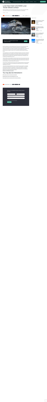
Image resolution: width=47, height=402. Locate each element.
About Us (35, 1)
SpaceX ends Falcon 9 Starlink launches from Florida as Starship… (40, 21)
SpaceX (37, 23)
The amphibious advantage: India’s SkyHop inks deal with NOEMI (40, 27)
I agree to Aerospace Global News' (12, 100)
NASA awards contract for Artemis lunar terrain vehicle (10, 74)
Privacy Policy (16, 100)
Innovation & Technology (7, 15)
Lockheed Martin (16, 15)
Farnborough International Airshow (17, 1)
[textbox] (15, 98)
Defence (23, 1)
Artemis (13, 15)
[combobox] (16, 98)
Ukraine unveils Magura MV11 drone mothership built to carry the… (40, 34)
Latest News (31, 1)
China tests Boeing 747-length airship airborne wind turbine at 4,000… (40, 40)
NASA (19, 84)
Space (11, 15)
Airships (37, 42)
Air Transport (27, 1)
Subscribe (25, 41)
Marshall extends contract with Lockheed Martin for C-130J (10, 76)
